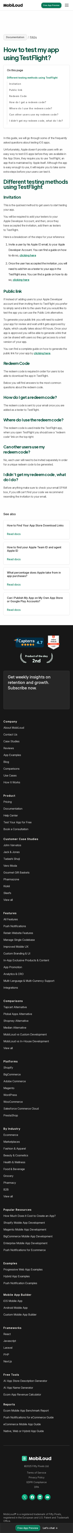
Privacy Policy (36, 1477)
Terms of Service (36, 1472)
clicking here (28, 255)
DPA (36, 1487)
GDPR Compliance (36, 1482)
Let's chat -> (50, 1528)
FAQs (33, 37)
